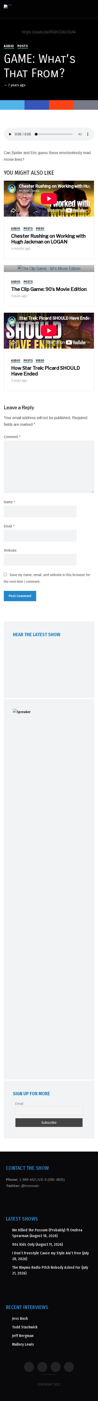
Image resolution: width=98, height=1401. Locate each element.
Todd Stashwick (25, 1327)
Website (10, 550)
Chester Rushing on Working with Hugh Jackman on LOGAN (48, 239)
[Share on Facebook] (36, 105)
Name (9, 502)
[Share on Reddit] (61, 105)
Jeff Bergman (23, 1335)
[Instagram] (42, 1367)
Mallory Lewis (23, 1344)
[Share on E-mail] (86, 105)
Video (40, 228)
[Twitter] (12, 105)
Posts (22, 46)
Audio (9, 46)
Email (9, 526)
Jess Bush (20, 1318)
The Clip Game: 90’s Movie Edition (49, 289)
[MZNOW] (8, 6)
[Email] (69, 1367)
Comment (12, 437)
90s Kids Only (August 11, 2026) (37, 1244)
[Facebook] (29, 1367)
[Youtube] (56, 1367)
